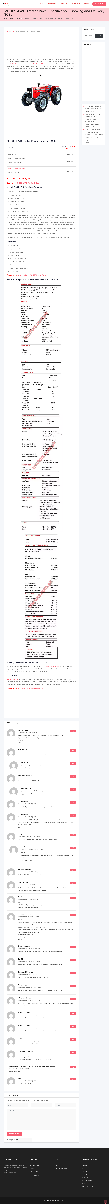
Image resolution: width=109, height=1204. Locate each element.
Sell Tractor (100, 4)
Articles (86, 4)
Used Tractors (52, 4)
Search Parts (89, 30)
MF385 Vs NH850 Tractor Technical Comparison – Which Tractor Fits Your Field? (94, 132)
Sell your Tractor (34, 1165)
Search (99, 36)
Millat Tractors (36, 31)
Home (41, 4)
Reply (72, 731)
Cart (83, 1168)
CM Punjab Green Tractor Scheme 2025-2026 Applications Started (92, 116)
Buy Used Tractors (36, 1172)
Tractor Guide (59, 1171)
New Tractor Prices (61, 1168)
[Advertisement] (41, 45)
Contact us (85, 1177)
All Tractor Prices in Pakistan (30, 688)
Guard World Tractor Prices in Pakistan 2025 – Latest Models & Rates (94, 124)
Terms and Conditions (88, 1186)
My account (85, 1183)
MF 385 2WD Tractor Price (27, 183)
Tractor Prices (76, 4)
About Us (84, 1165)
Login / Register (34, 1175)
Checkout (84, 1171)
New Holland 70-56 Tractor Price (32, 275)
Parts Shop (63, 4)
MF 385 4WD (28, 31)
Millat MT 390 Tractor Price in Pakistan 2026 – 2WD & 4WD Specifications (94, 109)
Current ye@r (11, 1140)
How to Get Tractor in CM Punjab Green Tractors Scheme (92, 140)
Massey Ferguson (20, 31)
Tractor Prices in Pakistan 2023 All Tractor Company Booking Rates (32, 1066)
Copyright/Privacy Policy (88, 1180)
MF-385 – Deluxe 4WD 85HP (16, 168)
